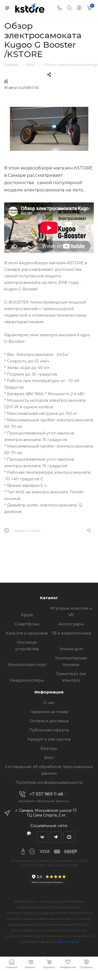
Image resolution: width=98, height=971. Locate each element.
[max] (29, 837)
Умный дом (71, 648)
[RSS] (6, 81)
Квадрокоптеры (27, 680)
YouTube (69, 837)
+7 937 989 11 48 (46, 794)
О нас (49, 702)
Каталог (49, 597)
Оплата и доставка (49, 720)
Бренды (49, 748)
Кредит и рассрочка (49, 739)
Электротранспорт (27, 664)
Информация (49, 691)
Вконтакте (42, 837)
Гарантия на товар (49, 711)
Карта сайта (68, 942)
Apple (27, 614)
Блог (49, 757)
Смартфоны (27, 623)
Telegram (55, 837)
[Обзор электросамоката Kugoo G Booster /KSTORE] (49, 129)
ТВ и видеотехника (71, 633)
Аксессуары (71, 623)
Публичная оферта (49, 729)
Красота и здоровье (27, 633)
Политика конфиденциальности (49, 782)
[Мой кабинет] (79, 8)
